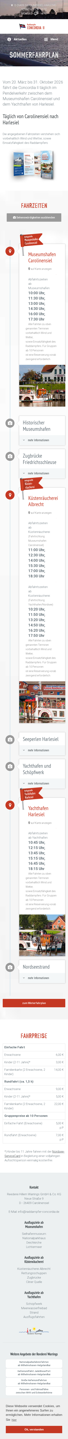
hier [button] (14, 1420)
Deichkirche (34, 1242)
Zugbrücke (34, 1277)
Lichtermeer (34, 1247)
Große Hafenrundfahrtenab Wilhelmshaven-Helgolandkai (34, 1382)
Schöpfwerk (34, 1304)
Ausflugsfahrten (34, 1317)
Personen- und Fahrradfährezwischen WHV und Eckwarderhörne (34, 1391)
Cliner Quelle (34, 1282)
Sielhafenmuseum (34, 1234)
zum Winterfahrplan (34, 1003)
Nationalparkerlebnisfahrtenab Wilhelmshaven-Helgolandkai (34, 1364)
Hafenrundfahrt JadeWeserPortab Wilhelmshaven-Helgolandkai (34, 1373)
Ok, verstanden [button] (34, 1429)
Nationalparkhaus (34, 1238)
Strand (34, 1312)
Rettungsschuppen (34, 1273)
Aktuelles (20, 39)
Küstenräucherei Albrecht (34, 1269)
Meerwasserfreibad (34, 1308)
